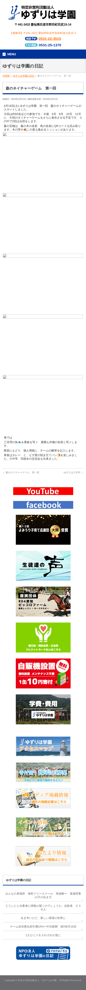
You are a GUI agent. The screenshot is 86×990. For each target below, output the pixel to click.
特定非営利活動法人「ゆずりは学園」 (38, 980)
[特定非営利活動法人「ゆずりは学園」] (43, 17)
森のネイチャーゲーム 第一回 (21, 472)
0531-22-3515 (50, 39)
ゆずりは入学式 (73, 472)
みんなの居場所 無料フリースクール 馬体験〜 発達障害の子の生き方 (43, 895)
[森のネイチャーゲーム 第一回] (43, 190)
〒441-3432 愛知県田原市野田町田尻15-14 (43, 24)
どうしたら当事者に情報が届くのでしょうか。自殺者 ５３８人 (43, 907)
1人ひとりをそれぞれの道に (43, 935)
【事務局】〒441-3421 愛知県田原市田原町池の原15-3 (43, 33)
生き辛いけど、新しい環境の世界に (43, 918)
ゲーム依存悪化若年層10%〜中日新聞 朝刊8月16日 (43, 926)
